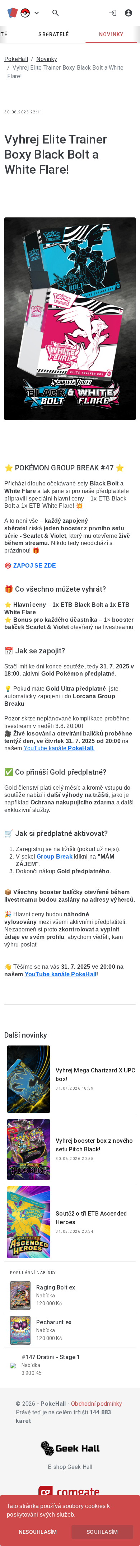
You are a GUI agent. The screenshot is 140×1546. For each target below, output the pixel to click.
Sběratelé (53, 34)
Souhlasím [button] (102, 1532)
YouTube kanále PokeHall (61, 974)
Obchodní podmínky (96, 1403)
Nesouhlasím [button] (38, 1532)
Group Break (55, 857)
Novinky (111, 34)
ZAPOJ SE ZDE (34, 566)
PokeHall (16, 59)
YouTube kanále (46, 748)
